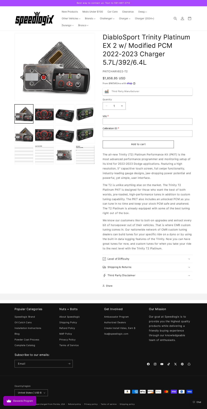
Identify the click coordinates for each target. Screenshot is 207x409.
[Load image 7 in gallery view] (64, 134)
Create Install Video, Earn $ (120, 328)
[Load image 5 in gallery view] (24, 134)
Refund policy (74, 404)
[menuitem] (70, 11)
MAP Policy (65, 333)
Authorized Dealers (115, 322)
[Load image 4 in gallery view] (85, 113)
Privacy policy (91, 404)
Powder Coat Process (27, 339)
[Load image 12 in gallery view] (85, 154)
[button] (175, 18)
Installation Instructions (28, 328)
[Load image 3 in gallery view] (64, 113)
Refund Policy (67, 328)
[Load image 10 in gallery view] (44, 154)
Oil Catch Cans (23, 322)
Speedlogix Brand (25, 316)
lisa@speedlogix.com (116, 333)
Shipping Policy (68, 322)
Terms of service (108, 404)
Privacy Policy (67, 339)
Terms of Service (69, 345)
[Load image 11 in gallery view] (64, 154)
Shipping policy (127, 404)
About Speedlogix (69, 316)
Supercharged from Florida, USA (49, 404)
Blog (17, 333)
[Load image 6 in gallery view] (44, 134)
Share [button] (109, 285)
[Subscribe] (69, 364)
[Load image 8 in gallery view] (85, 134)
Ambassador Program (116, 316)
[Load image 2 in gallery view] (44, 113)
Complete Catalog (25, 345)
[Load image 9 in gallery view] (24, 154)
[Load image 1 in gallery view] (24, 113)
